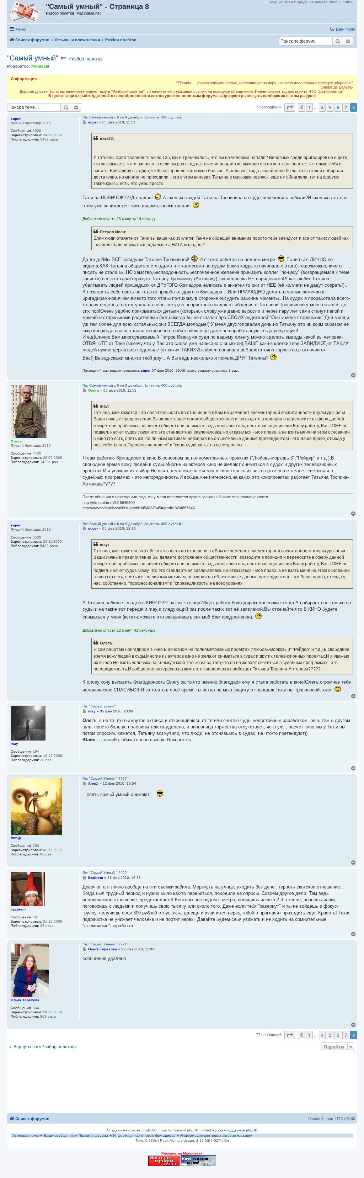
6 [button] (338, 107)
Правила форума (93, 1135)
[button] (289, 107)
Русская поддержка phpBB (234, 1130)
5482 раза (49, 139)
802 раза (48, 1016)
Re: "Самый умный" (99, 706)
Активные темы (25, 1135)
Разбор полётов (86, 59)
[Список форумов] (27, 12)
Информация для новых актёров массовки (216, 1135)
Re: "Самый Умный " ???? (104, 778)
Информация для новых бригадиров (144, 1135)
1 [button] (309, 107)
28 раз (46, 760)
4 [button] (322, 107)
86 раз (46, 854)
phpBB (147, 1130)
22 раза (47, 926)
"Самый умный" (32, 58)
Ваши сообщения (59, 1135)
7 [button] (345, 107)
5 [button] (330, 107)
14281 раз (49, 462)
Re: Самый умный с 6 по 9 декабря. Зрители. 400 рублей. (132, 117)
